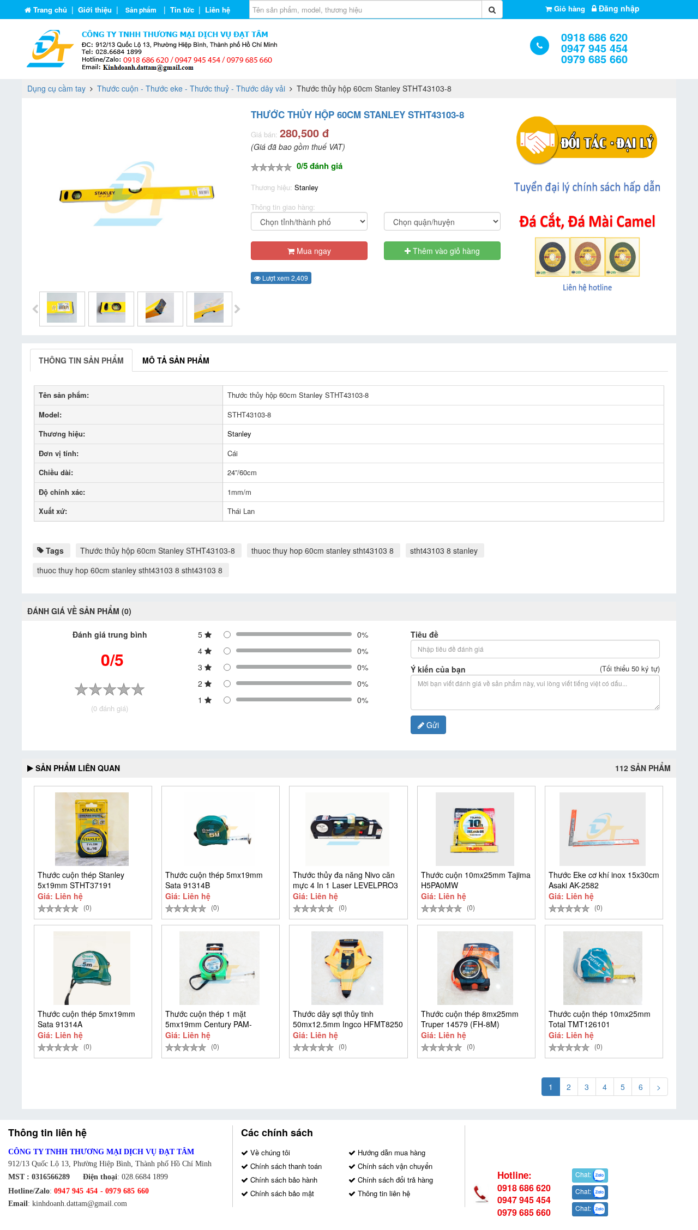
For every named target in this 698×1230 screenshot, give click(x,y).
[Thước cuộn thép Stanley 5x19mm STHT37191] (92, 829)
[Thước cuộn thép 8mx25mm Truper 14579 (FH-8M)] (475, 968)
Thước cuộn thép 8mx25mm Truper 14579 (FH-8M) (470, 1018)
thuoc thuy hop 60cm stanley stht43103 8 (322, 550)
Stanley (306, 187)
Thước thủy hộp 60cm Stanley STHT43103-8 (157, 550)
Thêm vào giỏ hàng (445, 250)
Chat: (584, 1174)
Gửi (431, 724)
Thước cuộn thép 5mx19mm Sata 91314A (86, 1018)
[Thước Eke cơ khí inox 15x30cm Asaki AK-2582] (603, 829)
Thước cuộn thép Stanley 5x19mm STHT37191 (81, 879)
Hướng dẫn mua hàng (390, 1152)
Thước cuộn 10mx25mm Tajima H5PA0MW (476, 879)
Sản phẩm (141, 10)
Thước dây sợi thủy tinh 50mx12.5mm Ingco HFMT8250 (348, 1018)
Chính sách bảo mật (281, 1193)
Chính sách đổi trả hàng (394, 1179)
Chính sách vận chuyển (394, 1166)
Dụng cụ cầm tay (56, 88)
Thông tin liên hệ (383, 1193)
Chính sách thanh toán (285, 1166)
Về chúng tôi (269, 1152)
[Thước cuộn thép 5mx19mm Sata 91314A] (92, 968)
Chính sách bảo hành (282, 1179)
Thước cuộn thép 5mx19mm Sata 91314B (214, 879)
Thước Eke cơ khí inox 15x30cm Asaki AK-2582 (604, 879)
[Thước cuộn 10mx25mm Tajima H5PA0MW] (475, 829)
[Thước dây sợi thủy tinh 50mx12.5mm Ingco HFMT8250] (347, 968)
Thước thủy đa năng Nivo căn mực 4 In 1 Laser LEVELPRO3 (345, 879)
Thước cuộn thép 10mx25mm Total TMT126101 (600, 1018)
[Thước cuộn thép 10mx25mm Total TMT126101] (603, 968)
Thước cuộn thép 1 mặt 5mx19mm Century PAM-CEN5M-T (208, 1024)
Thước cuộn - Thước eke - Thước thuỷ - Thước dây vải (191, 88)
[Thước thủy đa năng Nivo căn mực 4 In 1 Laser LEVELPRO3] (347, 829)
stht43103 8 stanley (444, 550)
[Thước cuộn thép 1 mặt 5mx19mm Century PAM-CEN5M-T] (219, 968)
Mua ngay (312, 250)
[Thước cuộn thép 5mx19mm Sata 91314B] (219, 829)
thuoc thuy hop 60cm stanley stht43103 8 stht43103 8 (129, 570)
